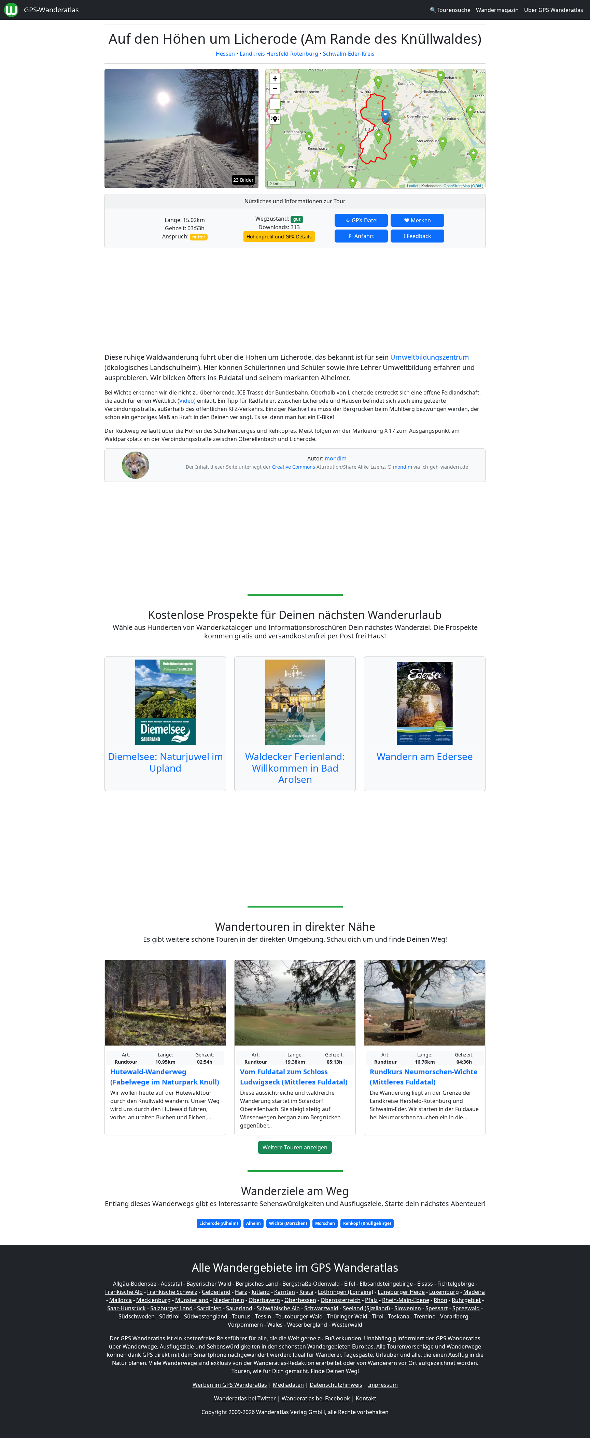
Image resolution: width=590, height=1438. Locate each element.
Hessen (225, 53)
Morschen (325, 1223)
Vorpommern (245, 1324)
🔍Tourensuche (450, 10)
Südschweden (136, 1316)
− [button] (275, 88)
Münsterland (192, 1300)
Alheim (253, 1223)
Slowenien (407, 1308)
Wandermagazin (497, 10)
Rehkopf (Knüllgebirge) (367, 1223)
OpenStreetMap (457, 185)
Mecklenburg (153, 1300)
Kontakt (366, 1398)
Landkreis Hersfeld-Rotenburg (279, 53)
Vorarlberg (454, 1316)
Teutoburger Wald (299, 1316)
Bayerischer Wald (208, 1283)
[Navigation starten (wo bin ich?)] (275, 119)
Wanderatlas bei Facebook (316, 1398)
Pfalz (371, 1300)
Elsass (425, 1283)
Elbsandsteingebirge (386, 1283)
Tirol (377, 1316)
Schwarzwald (321, 1308)
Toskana (398, 1316)
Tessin (263, 1316)
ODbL (477, 185)
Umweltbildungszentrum (429, 357)
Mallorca (120, 1300)
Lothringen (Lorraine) (345, 1292)
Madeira (474, 1292)
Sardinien (209, 1308)
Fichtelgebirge (455, 1283)
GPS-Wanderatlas (51, 9)
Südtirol (169, 1316)
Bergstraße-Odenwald (311, 1283)
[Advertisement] (295, 301)
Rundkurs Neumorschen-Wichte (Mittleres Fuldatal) (424, 1077)
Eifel (349, 1283)
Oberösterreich (341, 1300)
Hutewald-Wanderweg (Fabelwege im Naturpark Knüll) (164, 1077)
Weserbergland (307, 1324)
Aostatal (171, 1283)
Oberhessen (300, 1300)
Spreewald (466, 1308)
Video (186, 400)
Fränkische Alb (124, 1292)
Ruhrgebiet (466, 1300)
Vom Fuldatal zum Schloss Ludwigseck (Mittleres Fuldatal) (294, 1077)
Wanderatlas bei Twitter (245, 1398)
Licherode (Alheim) (218, 1223)
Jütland (261, 1292)
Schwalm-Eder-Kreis (349, 53)
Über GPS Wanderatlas (553, 10)
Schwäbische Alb (278, 1308)
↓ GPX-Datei (361, 220)
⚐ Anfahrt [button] (361, 236)
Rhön (440, 1300)
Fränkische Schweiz (172, 1292)
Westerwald (347, 1324)
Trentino (425, 1316)
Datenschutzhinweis (336, 1384)
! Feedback (417, 236)
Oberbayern (264, 1300)
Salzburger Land (171, 1308)
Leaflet (412, 185)
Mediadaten (288, 1384)
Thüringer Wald (347, 1316)
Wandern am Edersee (425, 756)
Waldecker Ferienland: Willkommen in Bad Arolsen (295, 768)
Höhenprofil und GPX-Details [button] (279, 236)
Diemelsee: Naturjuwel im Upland (165, 762)
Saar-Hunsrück (126, 1308)
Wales (275, 1324)
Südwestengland (205, 1316)
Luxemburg (444, 1292)
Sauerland (239, 1308)
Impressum (383, 1384)
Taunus (241, 1316)
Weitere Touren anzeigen (295, 1147)
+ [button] (275, 78)
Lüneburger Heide (401, 1292)
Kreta (306, 1292)
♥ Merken (417, 220)
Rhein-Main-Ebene (405, 1300)
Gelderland (216, 1292)
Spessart (436, 1308)
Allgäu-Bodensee (134, 1283)
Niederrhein (228, 1300)
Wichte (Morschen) (288, 1223)
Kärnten (284, 1292)
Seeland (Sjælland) (366, 1308)
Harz (241, 1292)
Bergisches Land (257, 1283)
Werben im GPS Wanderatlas (230, 1384)
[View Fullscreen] (275, 104)
